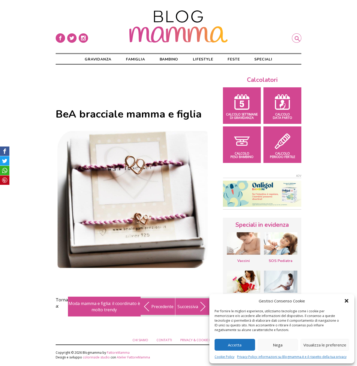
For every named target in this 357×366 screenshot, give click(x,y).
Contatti (164, 340)
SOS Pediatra (280, 260)
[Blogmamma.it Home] (178, 26)
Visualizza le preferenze (324, 344)
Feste (234, 59)
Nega (278, 344)
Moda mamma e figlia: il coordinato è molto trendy (104, 307)
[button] (346, 300)
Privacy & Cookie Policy (200, 340)
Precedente (162, 306)
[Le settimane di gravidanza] (280, 282)
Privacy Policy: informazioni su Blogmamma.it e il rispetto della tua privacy (292, 357)
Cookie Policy (224, 357)
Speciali (263, 59)
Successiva (187, 306)
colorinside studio (96, 357)
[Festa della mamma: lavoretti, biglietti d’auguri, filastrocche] (243, 282)
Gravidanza (98, 59)
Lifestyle (203, 59)
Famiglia (135, 59)
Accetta (234, 344)
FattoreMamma (118, 352)
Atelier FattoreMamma (133, 357)
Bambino (169, 59)
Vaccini (243, 260)
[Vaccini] (243, 243)
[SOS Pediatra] (280, 243)
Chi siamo (140, 340)
